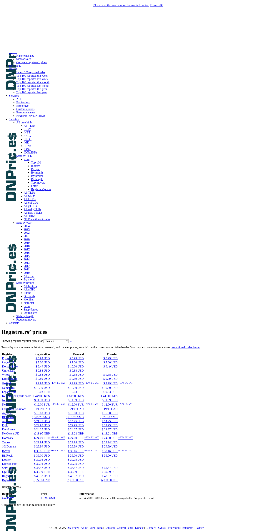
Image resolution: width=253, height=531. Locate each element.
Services (14, 95)
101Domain (9, 446)
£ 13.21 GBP (76, 433)
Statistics (14, 119)
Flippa (27, 292)
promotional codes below (185, 347)
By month (37, 172)
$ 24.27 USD (42, 429)
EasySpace (8, 429)
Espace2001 (9, 391)
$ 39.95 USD (42, 459)
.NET (27, 132)
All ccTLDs (31, 202)
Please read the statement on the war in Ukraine (121, 5)
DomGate (8, 437)
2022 (27, 232)
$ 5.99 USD (43, 358)
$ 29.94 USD (42, 442)
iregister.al (8, 362)
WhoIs (6, 374)
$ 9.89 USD (43, 378)
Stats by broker (25, 282)
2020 (27, 239)
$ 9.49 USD (43, 366)
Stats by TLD (24, 155)
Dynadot (7, 358)
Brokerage (22, 105)
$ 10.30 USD (42, 387)
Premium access (25, 112)
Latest (34, 185)
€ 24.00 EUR (42, 437)
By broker (37, 175)
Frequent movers (26, 319)
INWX (6, 451)
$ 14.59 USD (76, 400)
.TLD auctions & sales (37, 219)
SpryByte (7, 467)
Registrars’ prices (41, 189)
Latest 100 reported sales (30, 72)
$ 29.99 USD (42, 446)
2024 (27, 226)
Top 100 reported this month (32, 82)
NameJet (29, 302)
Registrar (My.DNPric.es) (31, 115)
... (70, 340)
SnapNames (31, 309)
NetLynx (7, 400)
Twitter (199, 527)
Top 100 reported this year (31, 89)
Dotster (6, 459)
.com (26, 159)
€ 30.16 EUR (42, 451)
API (18, 99)
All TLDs (29, 125)
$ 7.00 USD (43, 362)
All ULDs (30, 199)
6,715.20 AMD (75, 417)
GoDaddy (29, 296)
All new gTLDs (33, 212)
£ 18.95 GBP (42, 433)
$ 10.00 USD (76, 366)
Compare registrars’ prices (31, 62)
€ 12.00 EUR (42, 404)
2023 (27, 229)
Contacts (14, 322)
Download (15, 65)
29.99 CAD (77, 409)
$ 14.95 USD (76, 421)
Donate (139, 527)
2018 (27, 246)
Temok (6, 442)
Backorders (23, 102)
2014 (27, 259)
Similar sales (23, 59)
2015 (27, 256)
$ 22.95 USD (42, 425)
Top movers (38, 182)
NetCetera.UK (10, 433)
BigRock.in (9, 480)
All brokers (30, 286)
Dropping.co (9, 378)
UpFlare (7, 471)
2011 (26, 269)
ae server (7, 421)
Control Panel (125, 527)
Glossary (151, 527)
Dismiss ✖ (156, 5)
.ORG (27, 135)
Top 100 (36, 162)
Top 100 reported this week (32, 75)
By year (35, 169)
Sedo (27, 306)
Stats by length (25, 316)
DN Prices (73, 527)
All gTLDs (30, 206)
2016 (27, 252)
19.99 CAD (43, 409)
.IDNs (27, 145)
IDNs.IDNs (30, 152)
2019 (27, 242)
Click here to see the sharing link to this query (28, 504)
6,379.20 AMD (41, 417)
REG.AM (8, 417)
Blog (100, 527)
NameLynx (8, 387)
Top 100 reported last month (32, 85)
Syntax (162, 527)
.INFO (27, 139)
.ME (26, 142)
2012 (27, 266)
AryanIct (7, 413)
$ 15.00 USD (42, 413)
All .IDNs (29, 216)
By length (37, 179)
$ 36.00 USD (42, 455)
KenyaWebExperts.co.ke (16, 396)
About (84, 527)
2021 (27, 236)
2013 (27, 262)
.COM (27, 129)
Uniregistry (30, 312)
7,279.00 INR (75, 480)
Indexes (35, 165)
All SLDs (29, 195)
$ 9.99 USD (43, 383)
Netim (5, 404)
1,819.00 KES (75, 396)
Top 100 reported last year (31, 92)
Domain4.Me (10, 366)
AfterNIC (29, 289)
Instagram (187, 527)
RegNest (7, 476)
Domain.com (9, 463)
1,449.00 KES (41, 396)
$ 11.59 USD (42, 400)
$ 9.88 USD (43, 370)
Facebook (174, 527)
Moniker (29, 299)
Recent (13, 69)
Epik (5, 425)
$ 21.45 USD (42, 421)
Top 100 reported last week (32, 79)
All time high (24, 122)
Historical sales (25, 55)
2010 (27, 272)
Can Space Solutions (14, 409)
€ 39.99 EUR (42, 471)
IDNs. (27, 149)
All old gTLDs (32, 209)
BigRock (7, 455)
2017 (27, 249)
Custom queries (25, 109)
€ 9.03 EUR (43, 391)
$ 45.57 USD (42, 467)
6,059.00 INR (42, 480)
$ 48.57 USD (42, 476)
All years (29, 276)
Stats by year (23, 222)
